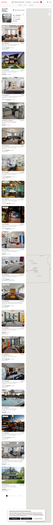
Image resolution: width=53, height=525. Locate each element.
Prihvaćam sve (14, 518)
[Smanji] (49, 15)
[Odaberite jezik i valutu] (48, 2)
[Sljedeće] (21, 496)
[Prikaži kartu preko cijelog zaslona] (49, 10)
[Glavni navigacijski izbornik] (50, 2)
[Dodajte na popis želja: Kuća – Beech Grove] (23, 468)
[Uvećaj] (49, 13)
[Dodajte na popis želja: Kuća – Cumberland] (23, 364)
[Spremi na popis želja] (23, 14)
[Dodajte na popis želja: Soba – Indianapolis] (23, 258)
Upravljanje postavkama (38, 518)
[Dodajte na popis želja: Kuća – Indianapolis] (23, 26)
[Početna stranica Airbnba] (4, 2)
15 (19, 495)
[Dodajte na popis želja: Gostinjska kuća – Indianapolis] (23, 103)
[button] (18, 19)
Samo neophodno (26, 518)
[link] (4, 496)
